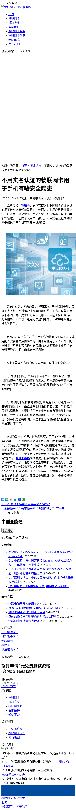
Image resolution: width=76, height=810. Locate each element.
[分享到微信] (23, 499)
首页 (11, 14)
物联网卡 (14, 18)
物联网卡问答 (16, 35)
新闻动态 (14, 39)
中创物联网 (15, 728)
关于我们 (14, 44)
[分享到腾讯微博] (15, 499)
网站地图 (14, 737)
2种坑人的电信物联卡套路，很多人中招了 (34, 608)
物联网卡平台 (16, 31)
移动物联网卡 (9, 636)
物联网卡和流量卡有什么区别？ (28, 620)
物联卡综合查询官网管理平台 (26, 612)
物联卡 (25, 205)
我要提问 (7, 530)
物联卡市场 (23, 458)
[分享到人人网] (19, 499)
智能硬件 (14, 27)
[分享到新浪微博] (11, 499)
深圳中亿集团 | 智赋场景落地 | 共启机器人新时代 (38, 586)
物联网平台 (15, 706)
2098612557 (8, 686)
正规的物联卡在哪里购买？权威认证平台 (33, 616)
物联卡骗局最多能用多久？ (25, 603)
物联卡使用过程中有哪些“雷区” (25, 504)
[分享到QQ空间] (6, 499)
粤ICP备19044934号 (13, 774)
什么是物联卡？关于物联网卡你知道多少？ (32, 508)
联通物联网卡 (9, 649)
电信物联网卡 (9, 632)
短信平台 (14, 714)
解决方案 (14, 22)
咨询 (4, 802)
